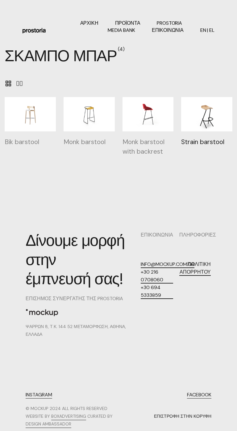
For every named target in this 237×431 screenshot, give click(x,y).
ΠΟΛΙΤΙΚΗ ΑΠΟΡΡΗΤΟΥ (195, 268)
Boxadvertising (68, 416)
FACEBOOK (199, 394)
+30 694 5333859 (151, 291)
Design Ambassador (48, 424)
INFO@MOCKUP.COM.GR (167, 264)
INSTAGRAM (39, 394)
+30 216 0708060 (152, 276)
